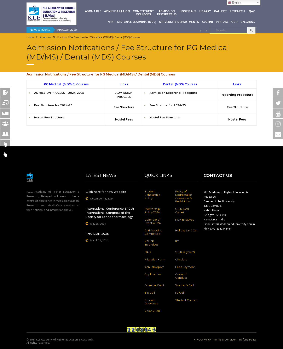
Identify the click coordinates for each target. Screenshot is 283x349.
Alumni (207, 21)
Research (237, 11)
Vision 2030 (152, 311)
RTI (177, 241)
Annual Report (154, 267)
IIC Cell (179, 292)
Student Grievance (151, 301)
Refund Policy (247, 339)
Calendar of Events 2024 (153, 221)
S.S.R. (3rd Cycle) (182, 210)
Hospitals (188, 11)
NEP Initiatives (184, 219)
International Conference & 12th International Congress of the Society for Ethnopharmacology (110, 213)
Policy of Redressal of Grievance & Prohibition (183, 196)
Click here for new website (106, 192)
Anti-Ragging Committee (153, 232)
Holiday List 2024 (186, 230)
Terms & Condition (225, 339)
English (236, 2)
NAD (148, 252)
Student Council (186, 300)
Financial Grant (154, 285)
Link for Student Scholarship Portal (79, 30)
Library (205, 11)
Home (30, 37)
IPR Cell (150, 292)
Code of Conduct (181, 276)
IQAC (251, 11)
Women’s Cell (184, 285)
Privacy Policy (202, 339)
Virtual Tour (227, 21)
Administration (117, 11)
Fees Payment (185, 267)
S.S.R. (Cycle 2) (185, 252)
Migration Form (155, 259)
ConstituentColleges (143, 13)
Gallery (220, 11)
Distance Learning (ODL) (136, 21)
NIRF (111, 21)
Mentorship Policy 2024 (152, 210)
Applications (153, 274)
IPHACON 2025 (97, 234)
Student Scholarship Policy (152, 195)
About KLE (93, 11)
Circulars (181, 259)
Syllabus (248, 21)
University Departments (179, 21)
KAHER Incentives (151, 243)
